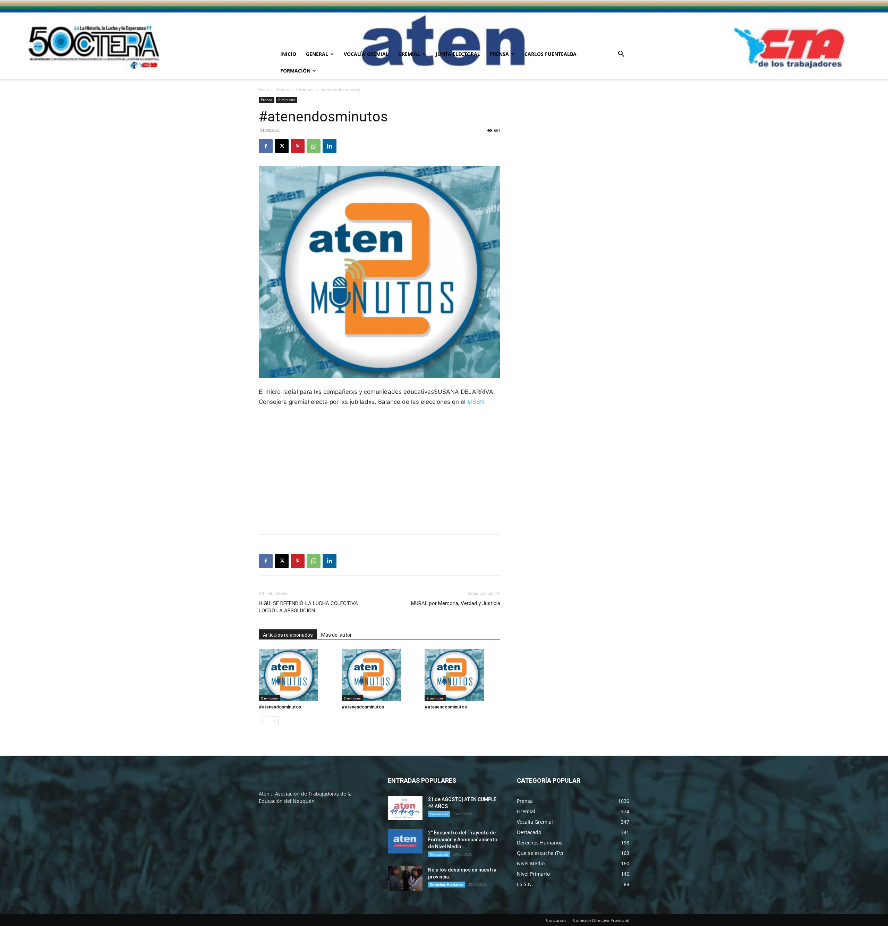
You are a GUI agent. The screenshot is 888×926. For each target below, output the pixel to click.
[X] (282, 146)
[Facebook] (266, 146)
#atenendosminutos (280, 707)
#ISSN (476, 401)
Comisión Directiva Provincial (601, 920)
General (317, 54)
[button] (621, 54)
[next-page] (274, 720)
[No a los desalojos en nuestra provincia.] (405, 878)
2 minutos (305, 90)
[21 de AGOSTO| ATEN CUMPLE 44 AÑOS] (405, 808)
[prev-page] (263, 720)
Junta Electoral (458, 54)
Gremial (409, 54)
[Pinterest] (298, 146)
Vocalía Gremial (366, 54)
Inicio (288, 54)
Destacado (439, 814)
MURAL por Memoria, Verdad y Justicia (455, 603)
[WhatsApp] (314, 146)
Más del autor (336, 635)
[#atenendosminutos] (296, 675)
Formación (295, 70)
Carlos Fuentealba (550, 54)
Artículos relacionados (288, 635)
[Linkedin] (329, 146)
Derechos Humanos (446, 884)
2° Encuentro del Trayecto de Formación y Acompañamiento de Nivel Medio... (462, 839)
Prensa (499, 54)
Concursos (556, 920)
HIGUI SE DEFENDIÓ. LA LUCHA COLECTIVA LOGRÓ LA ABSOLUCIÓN (308, 607)
